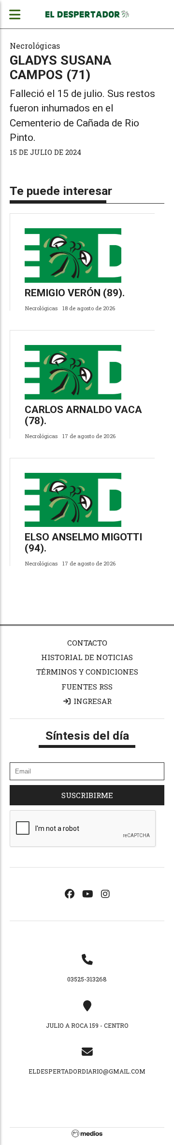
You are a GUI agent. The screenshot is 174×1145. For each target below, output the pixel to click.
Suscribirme (87, 795)
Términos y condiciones (87, 671)
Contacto (87, 643)
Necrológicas (35, 46)
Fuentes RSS (87, 686)
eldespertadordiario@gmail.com (87, 1071)
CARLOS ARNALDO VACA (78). (83, 415)
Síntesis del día (87, 736)
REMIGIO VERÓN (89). (75, 293)
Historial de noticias (87, 657)
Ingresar (92, 701)
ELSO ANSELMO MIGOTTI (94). (83, 542)
